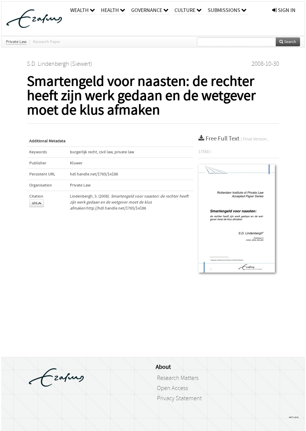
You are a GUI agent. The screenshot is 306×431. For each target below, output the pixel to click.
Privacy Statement (179, 398)
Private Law (16, 41)
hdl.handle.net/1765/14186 (94, 174)
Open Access (172, 388)
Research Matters (177, 378)
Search (289, 41)
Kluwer (76, 163)
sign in (286, 10)
